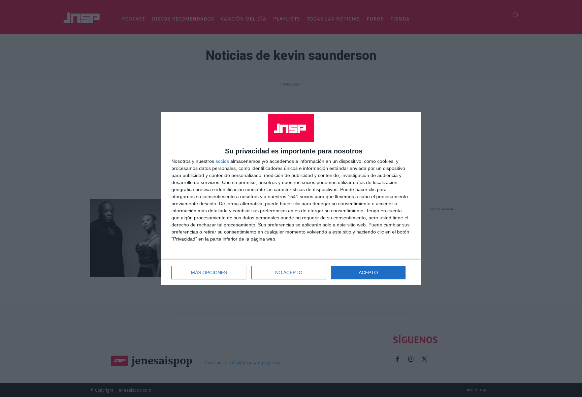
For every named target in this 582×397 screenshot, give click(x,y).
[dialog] (291, 198)
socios (222, 161)
